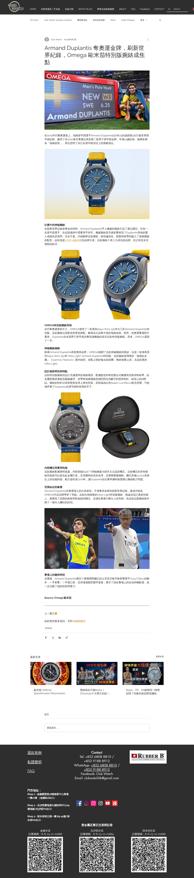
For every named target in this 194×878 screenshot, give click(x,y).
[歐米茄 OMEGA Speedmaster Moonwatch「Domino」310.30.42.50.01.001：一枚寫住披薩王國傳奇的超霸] (50, 673)
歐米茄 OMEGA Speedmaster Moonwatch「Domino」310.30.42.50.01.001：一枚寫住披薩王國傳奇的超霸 (50, 691)
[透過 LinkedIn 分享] (59, 637)
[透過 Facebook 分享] (45, 637)
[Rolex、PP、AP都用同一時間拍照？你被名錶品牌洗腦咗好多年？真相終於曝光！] (143, 673)
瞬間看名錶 (82, 20)
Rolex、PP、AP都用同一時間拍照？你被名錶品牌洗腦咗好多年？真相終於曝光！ (143, 691)
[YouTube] (107, 803)
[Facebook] (79, 803)
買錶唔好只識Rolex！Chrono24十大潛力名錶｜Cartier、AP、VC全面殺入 (95, 691)
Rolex (113, 20)
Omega (48, 628)
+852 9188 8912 (97, 769)
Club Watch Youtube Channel (58, 20)
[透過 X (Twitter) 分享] (52, 637)
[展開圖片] (70, 284)
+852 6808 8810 (104, 765)
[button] (160, 20)
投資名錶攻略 (99, 20)
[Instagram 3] (100, 803)
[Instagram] (86, 803)
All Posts (34, 20)
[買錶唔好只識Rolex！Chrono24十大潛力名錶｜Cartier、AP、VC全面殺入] (97, 673)
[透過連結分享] (66, 637)
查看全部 (160, 656)
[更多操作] (148, 39)
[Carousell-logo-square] (115, 803)
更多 (142, 20)
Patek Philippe (128, 20)
